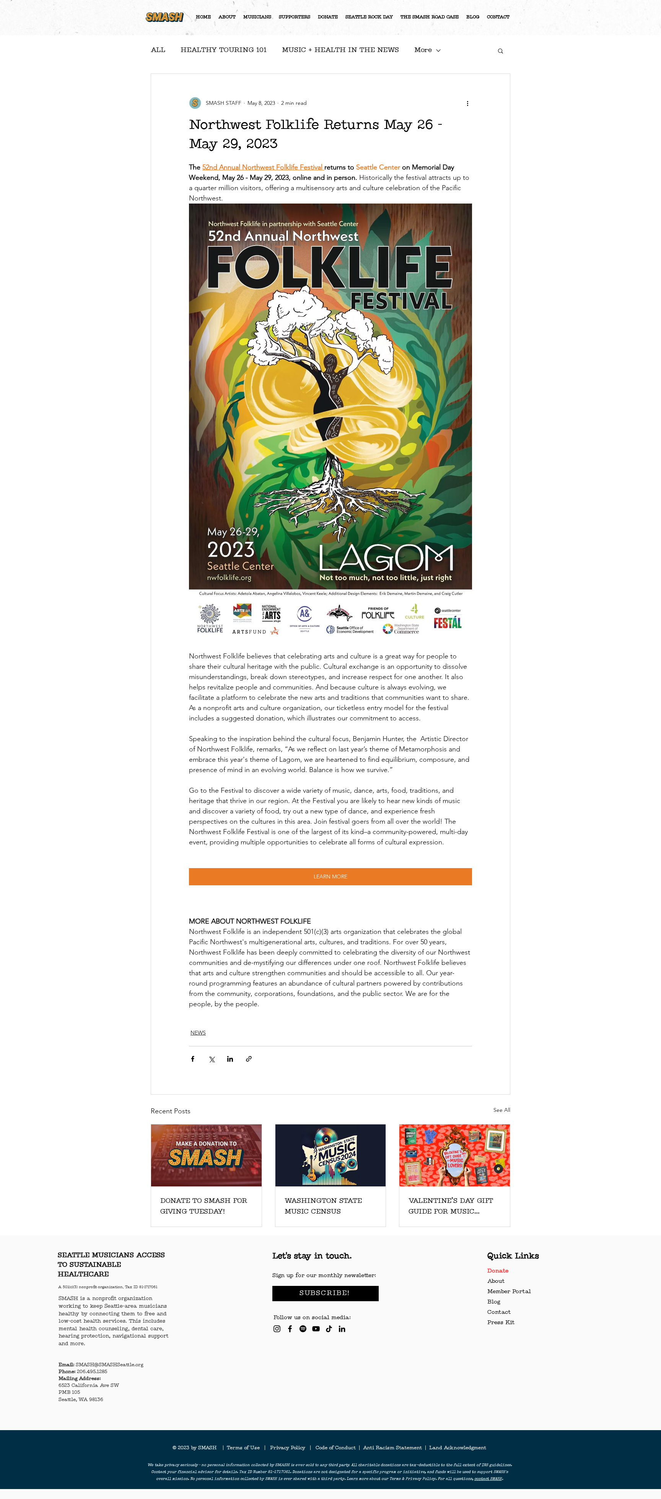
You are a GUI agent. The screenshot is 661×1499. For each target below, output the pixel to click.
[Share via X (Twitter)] (211, 1058)
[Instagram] (277, 1328)
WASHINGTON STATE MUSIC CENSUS (323, 1206)
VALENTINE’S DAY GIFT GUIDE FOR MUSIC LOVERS (451, 1206)
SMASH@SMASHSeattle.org (109, 1365)
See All (501, 1109)
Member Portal (509, 1291)
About (496, 1281)
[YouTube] (316, 1328)
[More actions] (467, 103)
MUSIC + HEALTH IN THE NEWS (340, 50)
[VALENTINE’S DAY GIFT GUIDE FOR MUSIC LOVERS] (454, 1155)
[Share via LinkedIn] (230, 1058)
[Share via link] (248, 1058)
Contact (499, 1312)
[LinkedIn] (342, 1328)
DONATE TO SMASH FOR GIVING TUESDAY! (203, 1206)
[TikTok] (329, 1328)
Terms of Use (245, 1448)
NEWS (198, 1032)
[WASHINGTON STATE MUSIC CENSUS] (330, 1155)
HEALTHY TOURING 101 (224, 50)
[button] (500, 50)
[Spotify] (303, 1328)
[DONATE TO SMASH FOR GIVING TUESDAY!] (206, 1155)
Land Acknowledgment (457, 1448)
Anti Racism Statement (393, 1448)
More (423, 50)
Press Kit (500, 1322)
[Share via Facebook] (192, 1058)
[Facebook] (290, 1328)
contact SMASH (488, 1479)
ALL (158, 50)
